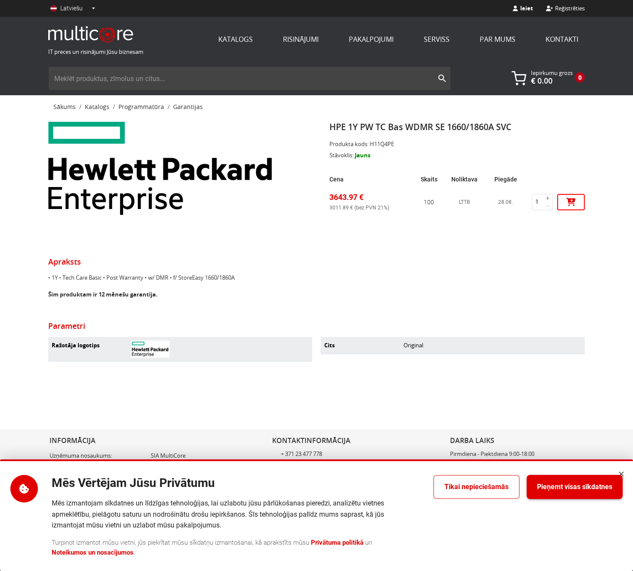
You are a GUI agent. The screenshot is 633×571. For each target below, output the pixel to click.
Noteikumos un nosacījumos (92, 552)
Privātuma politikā (337, 542)
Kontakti (562, 39)
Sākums (64, 107)
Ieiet (526, 8)
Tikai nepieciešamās (476, 487)
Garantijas (188, 107)
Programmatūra (141, 107)
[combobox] (241, 78)
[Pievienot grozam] (571, 202)
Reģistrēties (570, 8)
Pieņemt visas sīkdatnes (574, 487)
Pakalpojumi (371, 39)
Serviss (437, 39)
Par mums (497, 39)
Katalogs (235, 39)
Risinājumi (301, 39)
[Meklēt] (442, 78)
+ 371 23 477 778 (301, 454)
